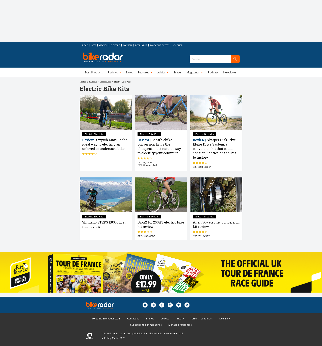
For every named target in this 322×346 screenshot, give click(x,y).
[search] (235, 59)
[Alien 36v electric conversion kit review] (216, 194)
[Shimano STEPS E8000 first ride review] (106, 194)
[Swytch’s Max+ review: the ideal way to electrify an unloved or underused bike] (106, 112)
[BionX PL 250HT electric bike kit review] (161, 194)
